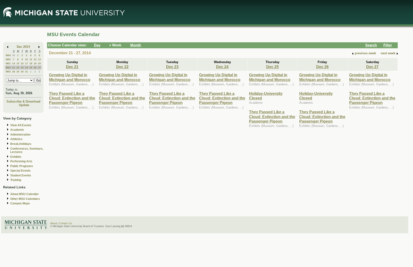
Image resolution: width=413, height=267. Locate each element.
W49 (8, 55)
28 (13, 71)
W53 (8, 71)
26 (35, 67)
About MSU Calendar (24, 194)
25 (30, 67)
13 (39, 59)
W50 (8, 59)
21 (13, 67)
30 (13, 55)
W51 (8, 63)
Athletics (16, 139)
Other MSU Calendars (25, 199)
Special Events (20, 170)
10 (26, 59)
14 (13, 63)
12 (35, 59)
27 (39, 67)
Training (15, 180)
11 (31, 59)
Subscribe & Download (23, 101)
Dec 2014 (23, 47)
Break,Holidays (20, 144)
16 (22, 63)
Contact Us (65, 223)
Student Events (20, 175)
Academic (17, 129)
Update (24, 105)
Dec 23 (172, 67)
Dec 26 (322, 67)
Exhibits (15, 156)
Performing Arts (21, 161)
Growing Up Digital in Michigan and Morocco (69, 77)
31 (26, 71)
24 (26, 67)
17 (26, 63)
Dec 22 (122, 67)
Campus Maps (20, 203)
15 (17, 63)
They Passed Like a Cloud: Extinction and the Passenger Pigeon (72, 98)
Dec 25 (272, 67)
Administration (20, 134)
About (53, 223)
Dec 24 (222, 67)
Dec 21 (72, 67)
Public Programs (21, 166)
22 (17, 67)
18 (30, 63)
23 (22, 67)
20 (39, 63)
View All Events (20, 125)
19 (35, 63)
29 (17, 71)
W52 (8, 67)
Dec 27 (372, 67)
